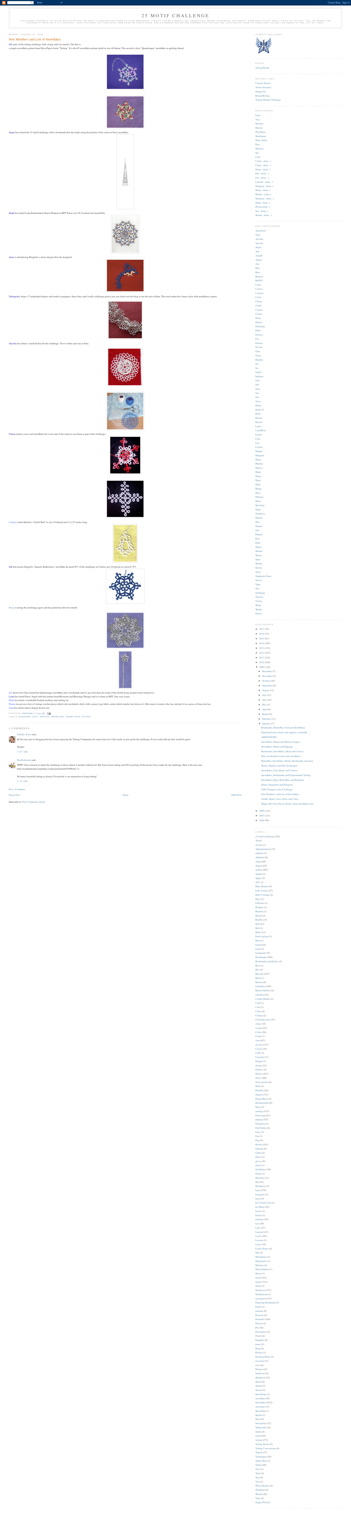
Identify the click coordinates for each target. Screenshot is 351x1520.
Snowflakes (73, 717)
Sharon (258, 127)
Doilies (259, 1073)
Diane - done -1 (263, 169)
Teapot (258, 1452)
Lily (257, 443)
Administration (262, 849)
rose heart (260, 1360)
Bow (257, 965)
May (264, 704)
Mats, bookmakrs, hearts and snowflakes (281, 756)
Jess (257, 393)
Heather (259, 359)
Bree (257, 272)
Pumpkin (259, 1340)
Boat (257, 940)
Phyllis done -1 (262, 206)
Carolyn (259, 293)
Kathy (258, 405)
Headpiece (260, 1186)
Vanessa (259, 596)
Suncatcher (260, 1423)
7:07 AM (22, 751)
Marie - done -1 (263, 190)
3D (256, 840)
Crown (258, 1048)
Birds (258, 932)
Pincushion (261, 1331)
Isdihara (259, 376)
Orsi (257, 530)
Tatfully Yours (24, 734)
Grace (258, 355)
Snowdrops (260, 1394)
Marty (258, 476)
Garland (259, 1148)
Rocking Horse (262, 1356)
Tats (257, 588)
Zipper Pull (261, 1502)
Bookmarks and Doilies (267, 961)
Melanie (259, 148)
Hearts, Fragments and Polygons (277, 784)
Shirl (257, 559)
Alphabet (260, 857)
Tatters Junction (263, 87)
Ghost (258, 1157)
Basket (258, 915)
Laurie (258, 434)
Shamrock (260, 1377)
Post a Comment (17, 789)
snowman (260, 1406)
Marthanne (260, 136)
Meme (258, 488)
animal (258, 869)
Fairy (258, 1132)
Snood (258, 1390)
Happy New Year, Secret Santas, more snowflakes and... (288, 803)
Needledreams (24, 760)
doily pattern (261, 1082)
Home (126, 794)
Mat (257, 1252)
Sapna (258, 546)
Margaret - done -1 (264, 186)
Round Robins (262, 95)
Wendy (258, 609)
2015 (262, 638)
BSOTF (259, 280)
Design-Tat (260, 91)
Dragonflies (261, 1098)
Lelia (258, 156)
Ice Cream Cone (263, 1202)
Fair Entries (261, 1127)
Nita (257, 522)
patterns (259, 1311)
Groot (258, 1165)
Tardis (258, 1431)
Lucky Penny (262, 1248)
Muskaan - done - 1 (264, 198)
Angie (258, 247)
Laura (258, 426)
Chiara (258, 301)
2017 (262, 629)
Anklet (258, 874)
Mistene (259, 123)
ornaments (260, 1298)
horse (258, 1198)
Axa (257, 263)
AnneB (258, 255)
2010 (262, 662)
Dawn (258, 318)
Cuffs (258, 1052)
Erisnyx (259, 334)
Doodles (259, 1090)
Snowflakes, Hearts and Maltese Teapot (280, 741)
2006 (262, 820)
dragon (44, 717)
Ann (257, 251)
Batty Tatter (261, 140)
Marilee (259, 463)
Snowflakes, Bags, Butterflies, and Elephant (282, 779)
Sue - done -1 (261, 211)
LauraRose (260, 430)
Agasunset (260, 230)
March (265, 714)
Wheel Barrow (262, 1485)
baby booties (261, 890)
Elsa (257, 144)
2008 (262, 810)
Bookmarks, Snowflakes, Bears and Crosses (282, 751)
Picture (258, 1323)
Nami (258, 509)
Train (258, 1473)
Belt (257, 928)
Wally (258, 605)
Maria (258, 459)
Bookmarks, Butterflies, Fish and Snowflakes (283, 727)
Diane (12, 607)
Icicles (258, 1211)
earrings (259, 1111)
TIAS (258, 1465)
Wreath (258, 1494)
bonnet (258, 944)
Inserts (258, 1215)
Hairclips (259, 1177)
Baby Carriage (262, 894)
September (267, 685)
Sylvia (258, 580)
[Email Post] (49, 713)
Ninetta (259, 517)
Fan (257, 1136)
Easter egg (260, 1115)
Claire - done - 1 (263, 165)
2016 (262, 633)
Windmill (260, 1489)
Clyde (258, 305)
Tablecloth (260, 1427)
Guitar (258, 1173)
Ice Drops (260, 1206)
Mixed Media (262, 1269)
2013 (262, 648)
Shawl (258, 1381)
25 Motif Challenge (176, 15)
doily (35, 717)
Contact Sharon (263, 83)
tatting (86, 717)
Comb (258, 1036)
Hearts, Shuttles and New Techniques (279, 765)
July (264, 695)
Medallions (261, 1256)
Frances (259, 343)
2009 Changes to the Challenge (276, 789)
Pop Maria (260, 132)
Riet (257, 538)
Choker (259, 1015)
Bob (257, 268)
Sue (257, 152)
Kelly (258, 413)
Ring (257, 1348)
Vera (257, 119)
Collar (258, 1032)
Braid (258, 978)
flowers (258, 1144)
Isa (256, 368)
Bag (257, 899)
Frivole (259, 347)
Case (257, 1007)
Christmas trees (262, 1019)
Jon (257, 397)
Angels (258, 865)
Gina (257, 351)
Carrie (258, 297)
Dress (258, 1107)
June (264, 699)
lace (257, 1223)
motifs (258, 1281)
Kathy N (259, 409)
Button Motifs (262, 990)
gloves (258, 1161)
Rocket (259, 1352)
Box (257, 969)
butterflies (260, 986)
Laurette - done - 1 (264, 181)
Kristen (259, 417)
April (265, 709)
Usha (257, 115)
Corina (258, 313)
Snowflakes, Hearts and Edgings (277, 746)
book (258, 949)
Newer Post (14, 794)
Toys (257, 1469)
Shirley (259, 563)
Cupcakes (260, 1057)
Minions (259, 1265)
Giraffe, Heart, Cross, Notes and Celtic (280, 799)
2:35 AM (22, 781)
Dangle (259, 1061)
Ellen (258, 330)
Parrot (258, 1306)
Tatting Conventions (265, 1448)
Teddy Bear (261, 1460)
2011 (262, 657)
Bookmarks (261, 957)
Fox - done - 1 (262, 177)
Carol (258, 284)
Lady (258, 1227)
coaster (258, 1028)
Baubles (259, 919)
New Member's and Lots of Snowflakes (280, 794)
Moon (258, 1273)
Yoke (258, 1498)
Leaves (258, 1236)
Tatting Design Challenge (268, 99)
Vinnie (258, 601)
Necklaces (260, 1290)
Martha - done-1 (263, 194)
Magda (258, 451)
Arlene (258, 259)
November (267, 676)
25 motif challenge (264, 836)
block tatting (261, 936)
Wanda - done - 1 (263, 215)
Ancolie (259, 239)
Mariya (259, 467)
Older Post (236, 794)
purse (258, 1344)
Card (257, 1002)
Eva (257, 338)
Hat (257, 1182)
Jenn (257, 388)
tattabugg (260, 592)
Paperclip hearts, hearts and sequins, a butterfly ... (285, 732)
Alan (257, 234)
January (266, 723)
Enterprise (260, 1123)
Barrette (259, 911)
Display (259, 1069)
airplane (259, 853)
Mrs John (260, 505)
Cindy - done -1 (263, 161)
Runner (259, 1369)
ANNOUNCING (269, 737)
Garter (258, 1152)
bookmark (25, 717)
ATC (257, 882)
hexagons (260, 1194)
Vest (257, 1481)
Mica (258, 492)
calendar (259, 994)
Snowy (258, 567)
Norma (258, 526)
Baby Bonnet (262, 886)
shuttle (258, 1385)
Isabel (258, 372)
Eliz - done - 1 (262, 173)
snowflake (57, 717)
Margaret (259, 455)
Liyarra (259, 447)
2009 (262, 667)
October (266, 680)
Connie (259, 309)
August (266, 690)
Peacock (259, 1315)
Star (257, 1419)
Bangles (259, 907)
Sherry (258, 555)
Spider (258, 1415)
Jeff (257, 384)
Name (258, 1285)
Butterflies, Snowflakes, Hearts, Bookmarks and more (287, 760)
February (266, 718)
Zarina (258, 613)
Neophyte (260, 513)
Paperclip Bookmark (265, 1302)
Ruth (257, 542)
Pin (257, 1327)
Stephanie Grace (263, 576)
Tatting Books (262, 67)
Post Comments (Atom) (33, 801)
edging (258, 1119)
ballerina (259, 903)
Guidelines (260, 1169)
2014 (262, 643)
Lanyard (259, 1232)
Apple (258, 878)
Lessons (259, 1240)
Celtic (258, 1011)
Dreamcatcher (262, 1102)
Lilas (257, 438)
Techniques (261, 1456)
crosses (258, 1044)
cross (257, 1040)
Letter (258, 1244)
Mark (258, 472)
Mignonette (261, 1261)
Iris (256, 363)
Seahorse (259, 1373)
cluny (258, 1023)
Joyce (258, 401)
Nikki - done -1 (262, 202)
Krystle (259, 422)
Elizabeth (260, 326)
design (258, 1065)
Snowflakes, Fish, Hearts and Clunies (279, 770)
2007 (262, 815)
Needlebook (261, 1294)
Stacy (258, 571)
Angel (258, 861)
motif (258, 1277)
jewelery (259, 1219)
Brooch (259, 982)
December (267, 671)
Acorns (258, 844)
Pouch (258, 1335)
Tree (257, 1477)
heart (257, 1190)
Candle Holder (262, 998)
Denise (258, 322)
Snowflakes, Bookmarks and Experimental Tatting (286, 775)
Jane (257, 380)
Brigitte (259, 276)
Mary (258, 480)
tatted (258, 1435)
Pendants (259, 1319)
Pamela (259, 534)
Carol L (259, 288)
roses (257, 1365)
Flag (257, 1140)
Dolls (258, 1086)
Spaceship (260, 1410)
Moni (258, 501)
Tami (257, 584)
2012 (262, 652)
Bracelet (259, 973)
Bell (257, 923)
